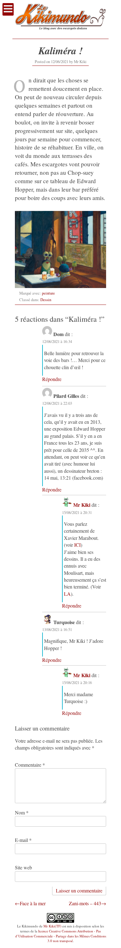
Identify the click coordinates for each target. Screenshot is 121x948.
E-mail (23, 840)
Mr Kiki (80, 61)
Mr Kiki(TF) (52, 926)
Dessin (45, 299)
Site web (23, 867)
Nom (22, 812)
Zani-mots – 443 (85, 903)
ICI (77, 544)
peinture (48, 293)
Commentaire (30, 764)
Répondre (51, 379)
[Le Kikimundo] (60, 32)
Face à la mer (33, 903)
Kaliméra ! (60, 50)
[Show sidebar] (8, 9)
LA (67, 593)
